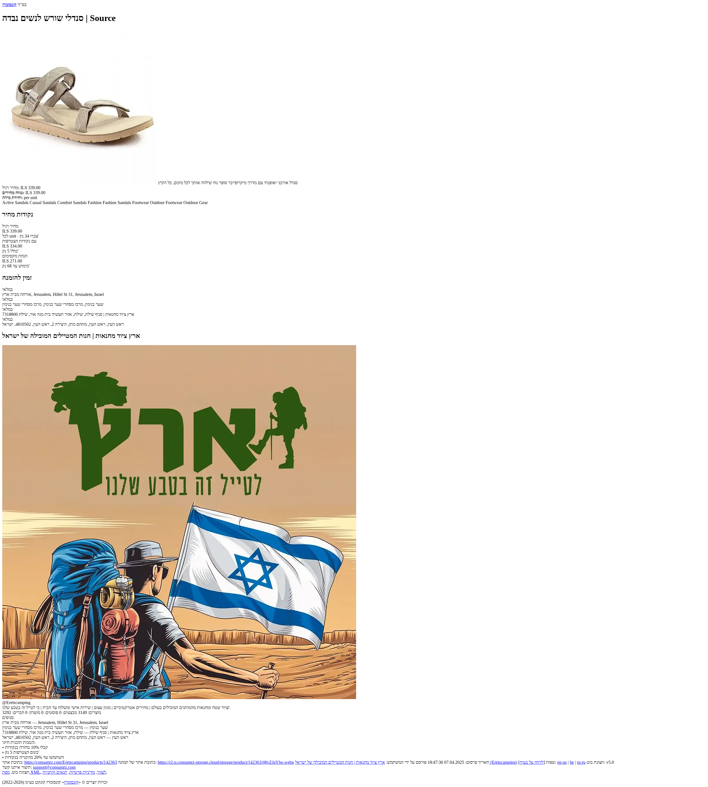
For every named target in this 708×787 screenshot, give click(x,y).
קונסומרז (71, 782)
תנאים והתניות (55, 772)
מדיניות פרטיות (82, 772)
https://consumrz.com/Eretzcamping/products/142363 (70, 762)
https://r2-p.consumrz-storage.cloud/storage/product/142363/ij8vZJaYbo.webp (226, 762)
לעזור (101, 772)
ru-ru (581, 762)
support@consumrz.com (54, 767)
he (572, 762)
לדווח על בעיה (531, 762)
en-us (562, 762)
